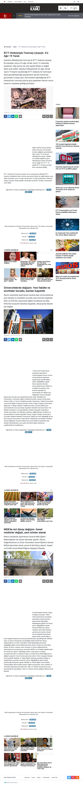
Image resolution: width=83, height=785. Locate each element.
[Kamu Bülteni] (35, 8)
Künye (33, 777)
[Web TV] (74, 1)
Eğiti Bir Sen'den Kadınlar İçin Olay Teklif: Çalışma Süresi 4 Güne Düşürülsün (42, 15)
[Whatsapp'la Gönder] (16, 116)
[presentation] (10, 16)
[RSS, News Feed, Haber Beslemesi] (77, 777)
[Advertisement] (41, 32)
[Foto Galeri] (78, 1)
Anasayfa (27, 777)
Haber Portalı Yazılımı (12, 782)
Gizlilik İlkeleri (46, 777)
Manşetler (10, 1)
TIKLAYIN (33, 233)
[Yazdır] (20, 116)
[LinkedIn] (12, 116)
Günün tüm (73, 15)
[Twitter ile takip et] (69, 777)
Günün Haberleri (18, 1)
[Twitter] (9, 116)
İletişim (39, 777)
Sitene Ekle (30, 1)
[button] (44, 116)
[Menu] (60, 8)
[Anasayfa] (5, 1)
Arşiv (25, 1)
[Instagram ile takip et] (73, 777)
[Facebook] (5, 116)
